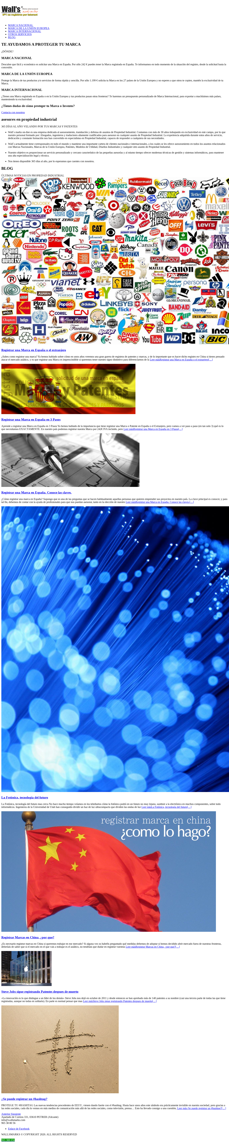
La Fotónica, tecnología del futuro (24, 797)
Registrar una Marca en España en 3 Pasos (31, 419)
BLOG (12, 37)
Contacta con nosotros (13, 112)
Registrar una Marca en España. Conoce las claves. (36, 492)
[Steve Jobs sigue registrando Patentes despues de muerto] (26, 985)
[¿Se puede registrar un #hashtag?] (60, 1092)
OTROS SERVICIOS (20, 34)
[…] (181, 359)
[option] (114, 493)
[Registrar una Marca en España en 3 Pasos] (68, 413)
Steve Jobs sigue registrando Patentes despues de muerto (39, 991)
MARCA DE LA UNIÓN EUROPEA (28, 28)
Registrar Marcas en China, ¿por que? (27, 937)
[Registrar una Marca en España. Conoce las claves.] (70, 486)
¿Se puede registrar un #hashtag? (24, 1099)
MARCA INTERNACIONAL (24, 31)
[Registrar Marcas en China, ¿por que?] (108, 930)
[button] (6, 1114)
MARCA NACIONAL (20, 25)
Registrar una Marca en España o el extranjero (33, 350)
